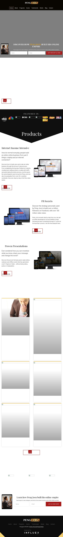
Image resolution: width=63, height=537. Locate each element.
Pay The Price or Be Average (47, 444)
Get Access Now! (53, 504)
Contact (53, 524)
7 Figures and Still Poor (47, 358)
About (15, 524)
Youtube (52, 482)
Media (42, 524)
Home (10, 524)
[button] (6, 101)
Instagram (31, 482)
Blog (47, 524)
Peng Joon (31, 3)
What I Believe (16, 339)
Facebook (11, 482)
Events (28, 524)
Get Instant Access (54, 53)
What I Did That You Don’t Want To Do (15, 441)
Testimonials (35, 524)
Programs (21, 524)
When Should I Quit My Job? (15, 392)
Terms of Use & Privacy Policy (36, 526)
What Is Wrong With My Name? (47, 399)
